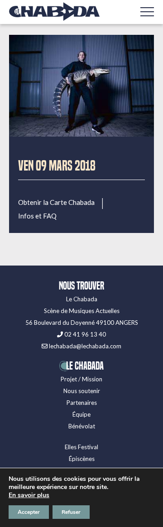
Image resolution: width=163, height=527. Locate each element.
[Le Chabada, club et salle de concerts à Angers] (54, 11)
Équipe (81, 414)
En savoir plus (29, 495)
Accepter (29, 512)
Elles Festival (81, 447)
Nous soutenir (81, 390)
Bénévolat (81, 426)
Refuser (71, 512)
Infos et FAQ (37, 216)
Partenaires (82, 402)
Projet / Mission (81, 379)
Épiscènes (82, 458)
